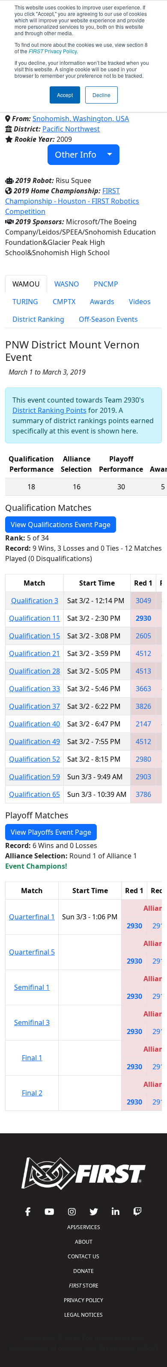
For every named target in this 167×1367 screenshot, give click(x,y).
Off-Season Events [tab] (108, 319)
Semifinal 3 (32, 1022)
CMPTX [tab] (64, 301)
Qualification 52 (34, 759)
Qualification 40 (34, 724)
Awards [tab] (102, 301)
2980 (143, 759)
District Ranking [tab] (38, 319)
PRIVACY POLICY (83, 1300)
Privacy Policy (53, 51)
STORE (83, 1285)
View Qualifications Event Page (60, 524)
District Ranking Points (49, 410)
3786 (143, 794)
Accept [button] (65, 94)
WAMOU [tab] (26, 284)
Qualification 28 (34, 671)
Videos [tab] (140, 301)
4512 (143, 653)
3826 (143, 706)
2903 (143, 776)
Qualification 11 (34, 618)
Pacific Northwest (71, 129)
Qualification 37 (34, 706)
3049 (143, 600)
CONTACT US (83, 1256)
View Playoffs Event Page (51, 832)
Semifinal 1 (32, 987)
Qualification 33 (34, 688)
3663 (143, 688)
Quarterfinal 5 (32, 952)
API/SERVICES (83, 1227)
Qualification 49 (34, 741)
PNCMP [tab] (106, 284)
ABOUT (83, 1241)
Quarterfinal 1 (32, 917)
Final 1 (32, 1057)
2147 (143, 724)
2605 (143, 636)
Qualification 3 (34, 600)
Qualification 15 (34, 636)
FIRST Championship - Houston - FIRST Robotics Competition (72, 201)
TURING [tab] (25, 301)
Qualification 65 (34, 794)
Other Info (79, 154)
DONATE (83, 1271)
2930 (143, 618)
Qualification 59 (34, 776)
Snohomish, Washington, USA (81, 118)
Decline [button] (101, 94)
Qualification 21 (34, 653)
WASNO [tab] (66, 284)
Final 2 (32, 1093)
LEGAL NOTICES (83, 1314)
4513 (143, 671)
